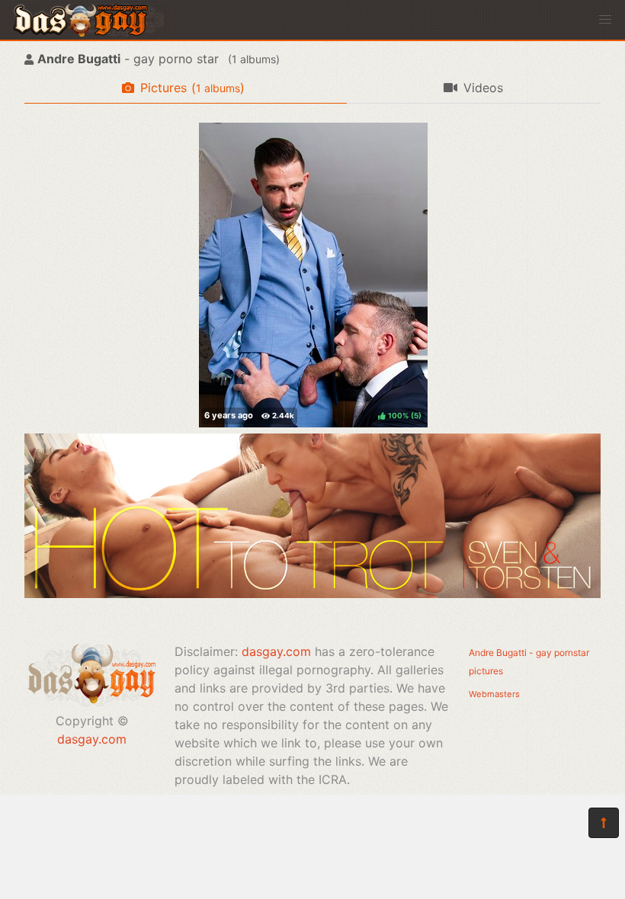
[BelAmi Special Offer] (312, 593)
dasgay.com (92, 739)
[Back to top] (603, 823)
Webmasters (494, 694)
